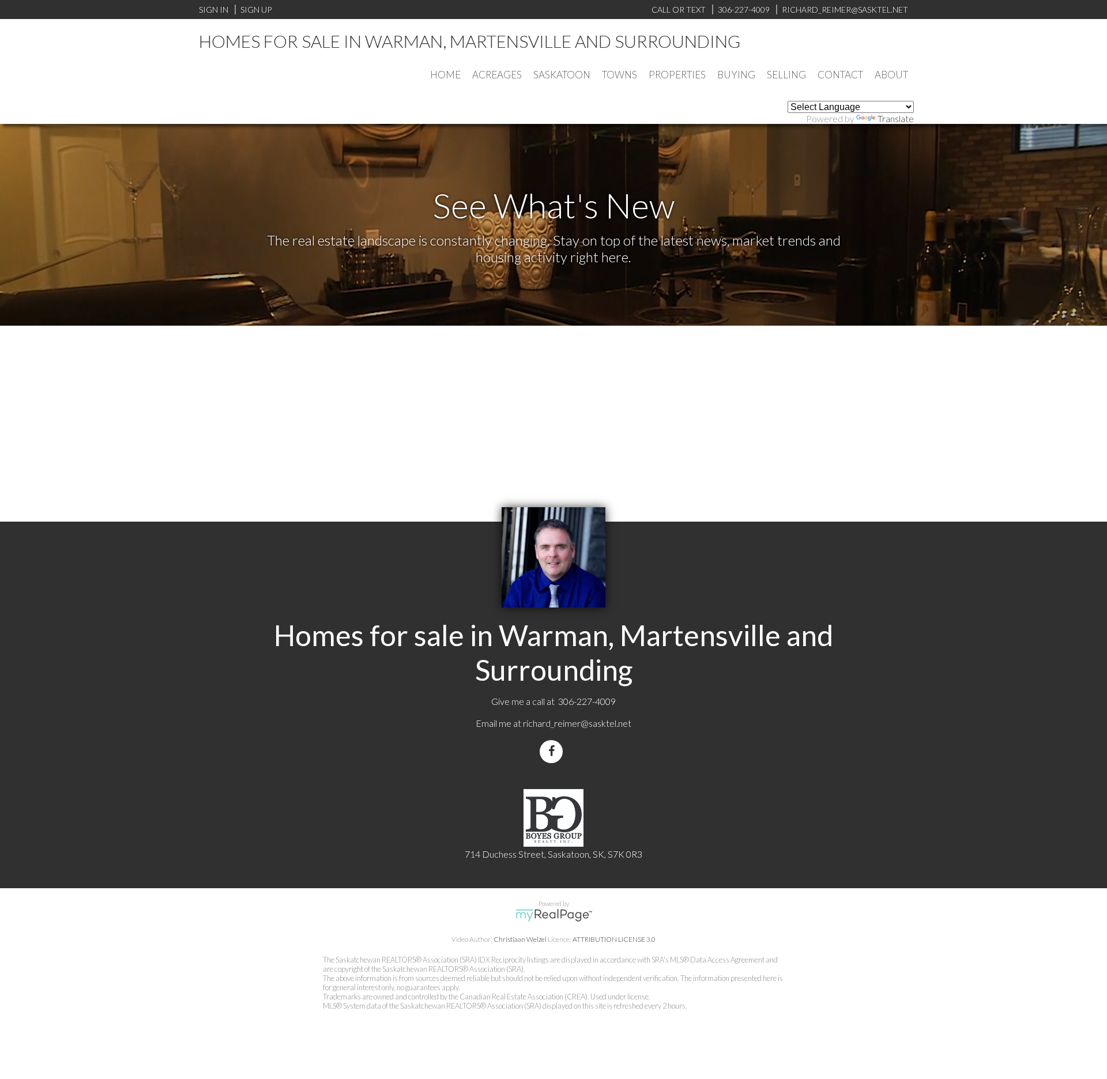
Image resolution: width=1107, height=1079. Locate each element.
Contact (840, 75)
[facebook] (553, 751)
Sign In (213, 9)
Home (445, 75)
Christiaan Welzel (520, 939)
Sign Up (256, 9)
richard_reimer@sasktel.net (577, 723)
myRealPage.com (554, 915)
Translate (896, 118)
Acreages (497, 75)
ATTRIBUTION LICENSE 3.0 (614, 939)
